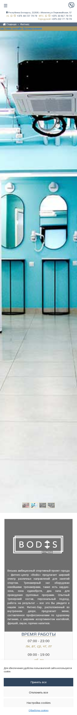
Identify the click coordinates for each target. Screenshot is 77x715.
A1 (7, 15)
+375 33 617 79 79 (62, 15)
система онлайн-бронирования (21, 28)
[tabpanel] (38, 272)
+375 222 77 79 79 (62, 19)
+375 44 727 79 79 (27, 15)
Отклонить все (38, 692)
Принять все (39, 682)
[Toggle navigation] (5, 5)
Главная (11, 24)
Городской (44, 19)
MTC (41, 15)
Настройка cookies (39, 702)
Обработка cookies (38, 710)
